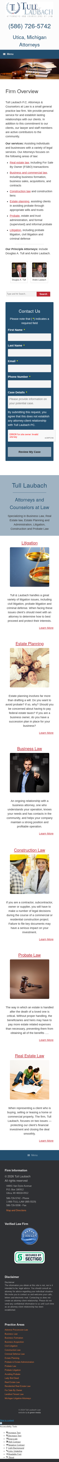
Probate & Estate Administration (19, 1362)
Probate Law (29, 955)
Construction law (20, 191)
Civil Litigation (11, 1346)
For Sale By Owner (13, 1390)
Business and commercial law (28, 172)
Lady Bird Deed (12, 1378)
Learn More (46, 628)
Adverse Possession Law (16, 1330)
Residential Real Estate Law (17, 1386)
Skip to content (7, 1420)
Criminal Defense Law (15, 1354)
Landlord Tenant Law (14, 1394)
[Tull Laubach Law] (29, 10)
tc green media (34, 1413)
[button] (1, 1423)
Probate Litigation (13, 1370)
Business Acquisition (14, 1342)
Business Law (29, 748)
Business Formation (14, 1338)
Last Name (16, 345)
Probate (15, 215)
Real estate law (19, 162)
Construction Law (29, 850)
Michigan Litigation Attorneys (18, 1398)
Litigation (15, 230)
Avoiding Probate (12, 1374)
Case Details (17, 392)
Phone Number (19, 376)
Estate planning (19, 201)
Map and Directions (16, 1210)
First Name (16, 329)
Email (13, 361)
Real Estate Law (29, 1055)
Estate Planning (30, 643)
